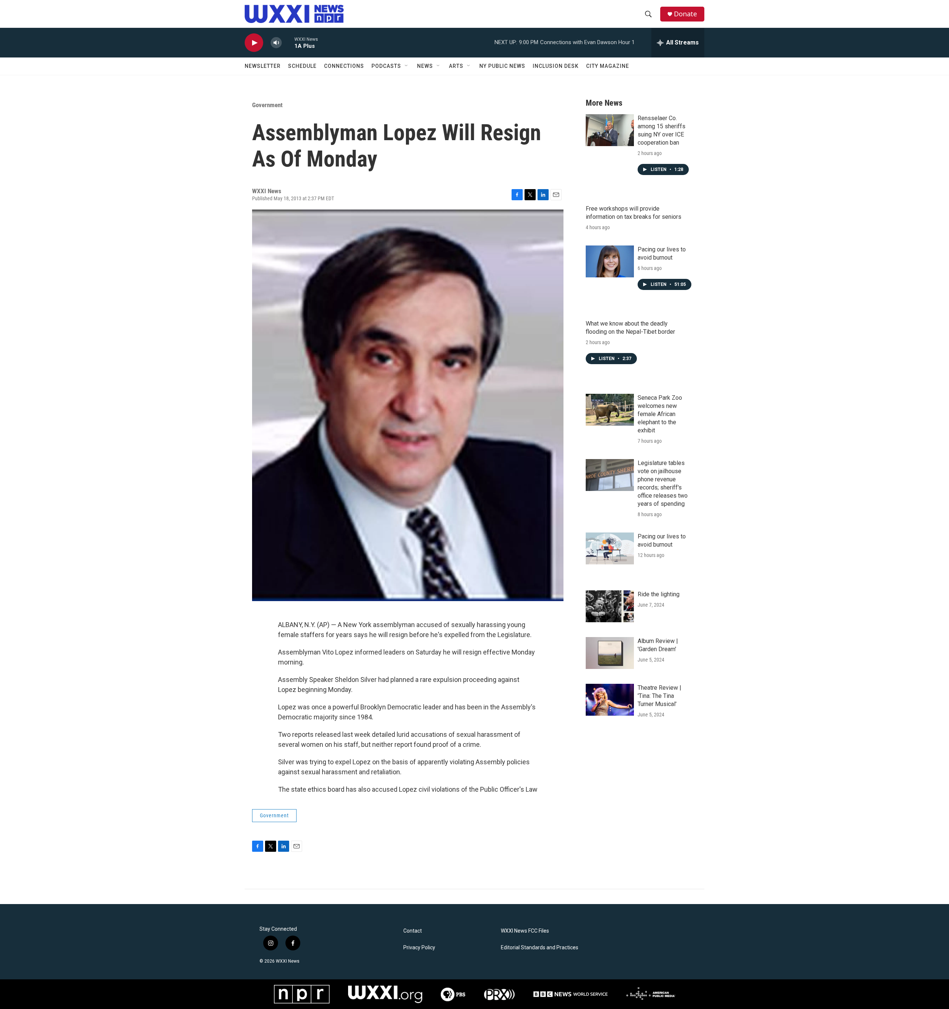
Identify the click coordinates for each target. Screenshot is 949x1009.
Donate (685, 14)
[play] (254, 43)
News (425, 66)
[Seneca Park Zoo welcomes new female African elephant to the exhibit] (610, 410)
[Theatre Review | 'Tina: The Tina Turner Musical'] (610, 700)
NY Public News (502, 66)
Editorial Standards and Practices (539, 947)
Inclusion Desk (556, 66)
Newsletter (263, 66)
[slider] (288, 42)
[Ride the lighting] (610, 606)
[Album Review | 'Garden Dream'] (610, 653)
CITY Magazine (607, 66)
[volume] (276, 42)
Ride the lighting (658, 594)
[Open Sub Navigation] (407, 66)
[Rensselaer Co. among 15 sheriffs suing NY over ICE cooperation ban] (610, 130)
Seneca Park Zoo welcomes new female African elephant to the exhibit (660, 414)
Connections (344, 66)
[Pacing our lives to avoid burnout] (610, 261)
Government (267, 105)
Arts (456, 66)
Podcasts (386, 66)
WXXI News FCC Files (525, 931)
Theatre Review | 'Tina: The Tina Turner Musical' (659, 696)
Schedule (302, 66)
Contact (412, 931)
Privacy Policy (419, 947)
